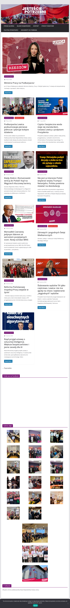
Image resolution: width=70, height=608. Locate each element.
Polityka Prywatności (11, 30)
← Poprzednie (7, 368)
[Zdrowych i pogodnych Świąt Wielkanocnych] (52, 214)
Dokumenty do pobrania (29, 30)
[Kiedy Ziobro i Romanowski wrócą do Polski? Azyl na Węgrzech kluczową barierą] (18, 160)
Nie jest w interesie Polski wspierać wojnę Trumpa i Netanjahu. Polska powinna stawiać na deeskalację (51, 182)
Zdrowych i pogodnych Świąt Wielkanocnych (51, 233)
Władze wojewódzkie (23, 26)
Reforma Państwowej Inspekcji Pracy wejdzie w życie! (16, 290)
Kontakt (36, 26)
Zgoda (35, 605)
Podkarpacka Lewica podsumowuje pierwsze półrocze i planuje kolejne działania (16, 128)
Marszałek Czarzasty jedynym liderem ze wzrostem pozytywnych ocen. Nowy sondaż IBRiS (16, 235)
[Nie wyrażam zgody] (68, 603)
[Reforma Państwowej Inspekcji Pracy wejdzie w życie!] (18, 268)
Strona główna (9, 26)
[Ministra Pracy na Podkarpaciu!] (35, 55)
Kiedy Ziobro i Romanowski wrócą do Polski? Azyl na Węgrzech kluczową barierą (17, 181)
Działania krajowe (9, 76)
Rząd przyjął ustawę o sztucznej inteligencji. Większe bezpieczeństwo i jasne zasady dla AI (16, 343)
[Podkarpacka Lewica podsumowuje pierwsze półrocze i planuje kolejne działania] (18, 106)
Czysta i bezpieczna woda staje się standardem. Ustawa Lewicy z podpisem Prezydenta (51, 128)
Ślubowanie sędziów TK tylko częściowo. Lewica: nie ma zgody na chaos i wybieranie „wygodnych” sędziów (51, 289)
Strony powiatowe (47, 26)
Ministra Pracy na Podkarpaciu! (19, 82)
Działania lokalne (19, 118)
